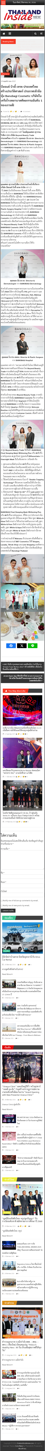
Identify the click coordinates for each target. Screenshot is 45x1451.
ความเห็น (5, 854)
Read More (6, 979)
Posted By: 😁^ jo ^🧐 (10, 117)
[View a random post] (41, 33)
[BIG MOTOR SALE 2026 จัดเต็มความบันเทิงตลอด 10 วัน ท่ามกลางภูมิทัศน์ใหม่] (9, 1124)
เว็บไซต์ (4, 896)
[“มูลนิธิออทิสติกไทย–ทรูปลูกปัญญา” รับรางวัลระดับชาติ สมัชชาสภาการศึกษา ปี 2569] (22, 1204)
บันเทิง (6, 1086)
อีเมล (3, 887)
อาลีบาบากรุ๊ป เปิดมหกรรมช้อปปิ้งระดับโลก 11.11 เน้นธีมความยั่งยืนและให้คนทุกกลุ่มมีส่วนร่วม (22, 734)
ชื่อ (2, 878)
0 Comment (26, 117)
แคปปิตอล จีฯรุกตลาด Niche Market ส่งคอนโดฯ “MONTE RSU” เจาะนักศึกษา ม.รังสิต (21, 777)
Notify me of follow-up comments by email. (20, 906)
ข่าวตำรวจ (7, 1341)
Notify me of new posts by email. (16, 910)
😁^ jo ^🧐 (21, 739)
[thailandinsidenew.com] (4, 34)
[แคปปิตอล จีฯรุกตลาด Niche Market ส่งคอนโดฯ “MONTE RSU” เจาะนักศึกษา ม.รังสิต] (22, 758)
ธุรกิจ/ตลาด (5, 79)
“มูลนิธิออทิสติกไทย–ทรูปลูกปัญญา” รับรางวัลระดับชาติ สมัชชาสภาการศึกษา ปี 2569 (22, 1225)
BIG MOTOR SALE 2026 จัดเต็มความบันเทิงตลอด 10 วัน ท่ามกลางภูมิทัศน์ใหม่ (29, 1126)
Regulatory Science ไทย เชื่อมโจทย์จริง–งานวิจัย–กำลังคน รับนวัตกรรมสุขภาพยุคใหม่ (29, 1272)
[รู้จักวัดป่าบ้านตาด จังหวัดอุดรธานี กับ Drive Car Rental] (22, 943)
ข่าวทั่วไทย (7, 1218)
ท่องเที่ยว (6, 956)
